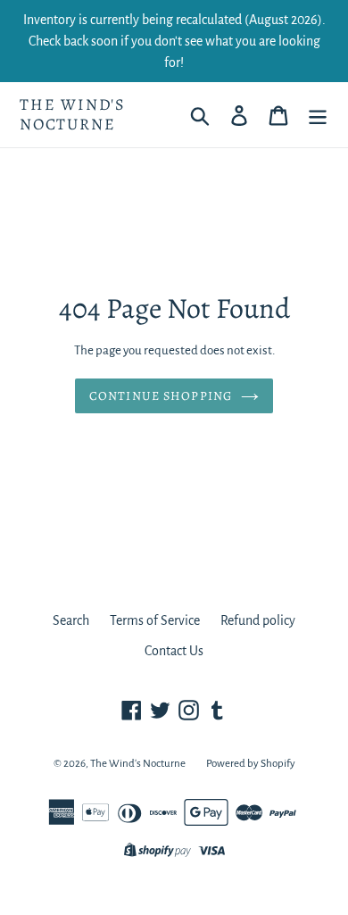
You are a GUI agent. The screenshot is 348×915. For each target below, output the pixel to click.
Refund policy (257, 620)
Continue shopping (160, 395)
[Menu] (317, 115)
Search (71, 620)
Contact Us (174, 651)
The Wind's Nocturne (73, 115)
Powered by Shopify (250, 763)
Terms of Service (155, 620)
